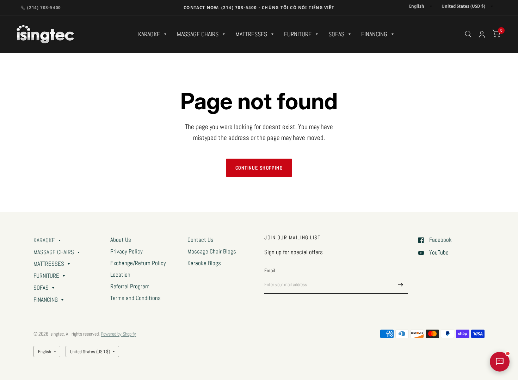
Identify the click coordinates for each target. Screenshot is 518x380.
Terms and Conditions (135, 298)
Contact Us (200, 240)
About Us (120, 240)
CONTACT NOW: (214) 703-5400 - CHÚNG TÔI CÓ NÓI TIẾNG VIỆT (259, 7)
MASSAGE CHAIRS (197, 34)
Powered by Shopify (118, 334)
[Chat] (500, 362)
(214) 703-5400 (44, 7)
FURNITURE (298, 34)
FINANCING (374, 34)
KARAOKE (149, 34)
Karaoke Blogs (204, 263)
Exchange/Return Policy (138, 263)
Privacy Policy (126, 251)
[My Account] (482, 34)
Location (120, 274)
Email (269, 270)
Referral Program (129, 286)
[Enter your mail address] (401, 284)
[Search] (468, 34)
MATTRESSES (251, 34)
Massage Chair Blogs (211, 251)
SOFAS (336, 34)
